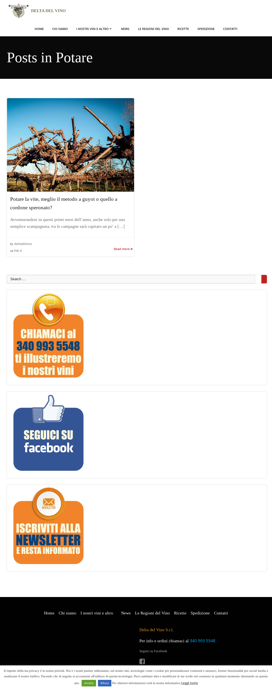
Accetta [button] (89, 683)
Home (39, 29)
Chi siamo (60, 29)
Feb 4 (18, 251)
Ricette (183, 29)
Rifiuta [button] (105, 683)
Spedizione (206, 29)
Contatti (230, 29)
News (125, 29)
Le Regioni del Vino (153, 29)
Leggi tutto (189, 683)
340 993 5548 (202, 641)
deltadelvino (23, 244)
